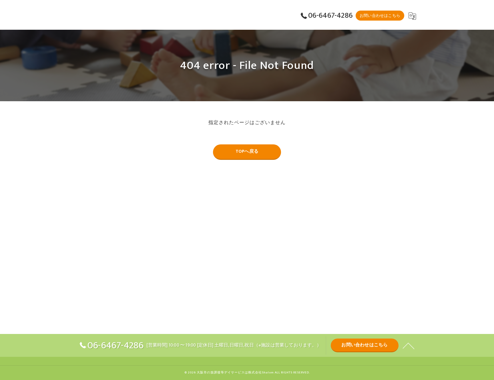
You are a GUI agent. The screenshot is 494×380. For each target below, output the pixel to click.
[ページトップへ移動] (408, 345)
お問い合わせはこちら (380, 15)
